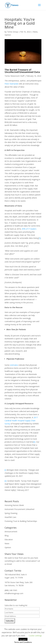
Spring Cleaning (11, 513)
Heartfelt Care (10, 517)
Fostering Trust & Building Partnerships (21, 521)
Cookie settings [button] (35, 635)
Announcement (11, 531)
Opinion (8, 35)
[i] (40, 238)
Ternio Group (12, 32)
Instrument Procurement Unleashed (19, 509)
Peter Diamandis (11, 84)
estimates (14, 365)
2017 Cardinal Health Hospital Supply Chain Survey (21, 420)
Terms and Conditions (23, 642)
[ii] (34, 442)
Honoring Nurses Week (14, 505)
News (35, 32)
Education (9, 539)
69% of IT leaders (29, 229)
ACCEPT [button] (23, 640)
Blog (6, 535)
